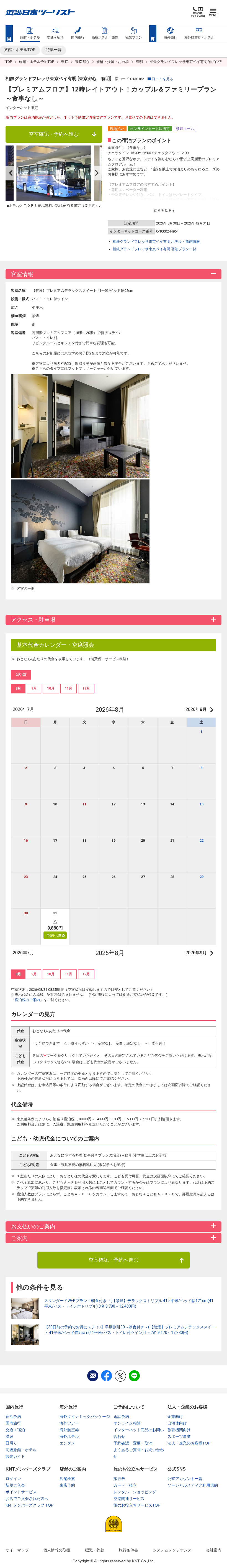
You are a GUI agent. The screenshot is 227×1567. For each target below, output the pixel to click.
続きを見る (163, 210)
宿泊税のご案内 (27, 1000)
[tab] (18, 688)
